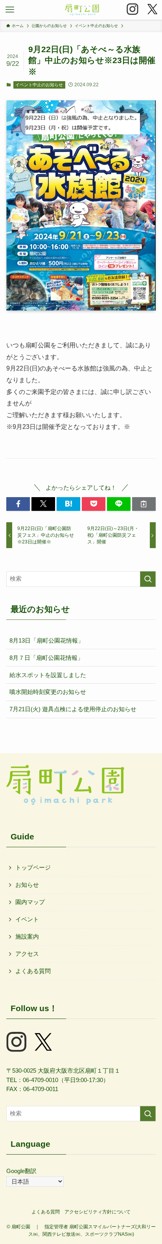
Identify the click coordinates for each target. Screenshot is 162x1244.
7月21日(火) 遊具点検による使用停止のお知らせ (72, 709)
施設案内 (27, 936)
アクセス (27, 954)
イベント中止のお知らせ (39, 84)
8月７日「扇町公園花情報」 (46, 658)
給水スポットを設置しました (47, 675)
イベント (27, 919)
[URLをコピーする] (144, 504)
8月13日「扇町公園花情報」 (46, 640)
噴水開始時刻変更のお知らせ (47, 692)
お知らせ (27, 885)
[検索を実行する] (148, 579)
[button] (10, 10)
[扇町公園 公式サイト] (82, 10)
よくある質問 (33, 971)
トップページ (33, 867)
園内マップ (30, 902)
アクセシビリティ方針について (97, 1212)
